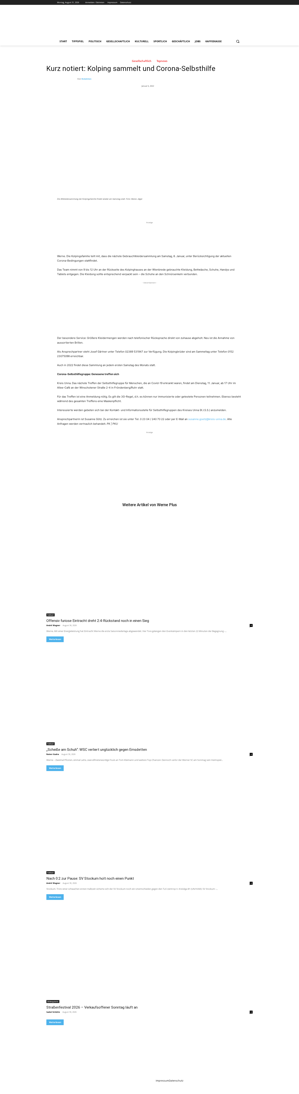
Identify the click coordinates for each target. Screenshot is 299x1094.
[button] (238, 41)
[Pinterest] (97, 208)
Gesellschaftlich (141, 61)
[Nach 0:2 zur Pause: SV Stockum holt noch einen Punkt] (149, 822)
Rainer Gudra (52, 754)
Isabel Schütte (53, 1012)
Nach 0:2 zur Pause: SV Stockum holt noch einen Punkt (90, 878)
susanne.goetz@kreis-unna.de (207, 419)
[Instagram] (226, 2)
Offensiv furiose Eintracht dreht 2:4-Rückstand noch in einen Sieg (97, 621)
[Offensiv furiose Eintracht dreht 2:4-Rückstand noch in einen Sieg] (149, 564)
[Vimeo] (235, 2)
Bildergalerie (52, 1001)
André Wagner (53, 625)
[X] (230, 2)
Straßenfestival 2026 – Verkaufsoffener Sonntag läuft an (92, 1007)
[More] (113, 208)
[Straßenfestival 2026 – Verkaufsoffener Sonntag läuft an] (149, 951)
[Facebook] (221, 2)
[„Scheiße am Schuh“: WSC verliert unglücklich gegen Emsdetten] (149, 693)
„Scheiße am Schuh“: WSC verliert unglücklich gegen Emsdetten (96, 749)
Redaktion (86, 79)
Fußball (50, 615)
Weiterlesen (55, 639)
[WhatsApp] (105, 208)
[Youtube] (240, 2)
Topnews (162, 61)
